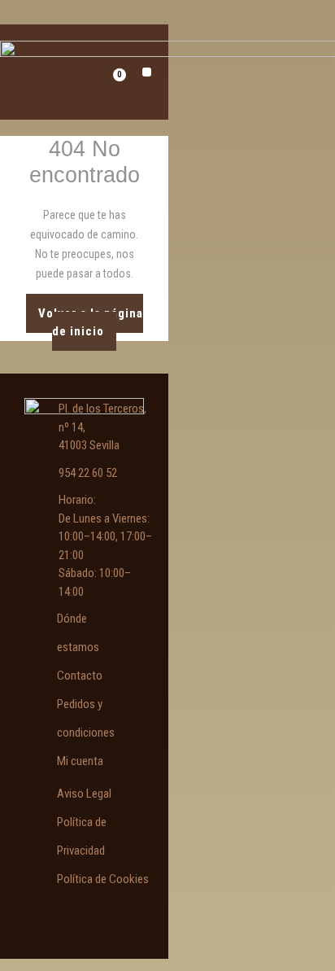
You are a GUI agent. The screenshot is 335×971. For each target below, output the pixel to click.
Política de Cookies (103, 879)
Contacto (79, 675)
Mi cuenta (80, 761)
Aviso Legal (84, 793)
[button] (146, 72)
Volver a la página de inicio (90, 316)
